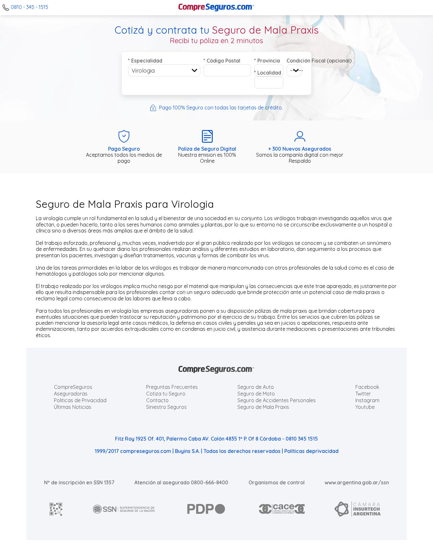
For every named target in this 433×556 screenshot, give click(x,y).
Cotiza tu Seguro (165, 393)
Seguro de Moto (256, 393)
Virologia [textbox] (143, 70)
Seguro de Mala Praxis (263, 406)
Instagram (367, 400)
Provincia (267, 60)
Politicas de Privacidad (80, 400)
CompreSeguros (73, 386)
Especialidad (145, 60)
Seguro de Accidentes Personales (276, 400)
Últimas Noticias (72, 406)
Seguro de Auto (255, 386)
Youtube (365, 406)
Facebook (367, 386)
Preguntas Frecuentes (172, 386)
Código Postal (222, 60)
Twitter (363, 393)
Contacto (157, 400)
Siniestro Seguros (166, 406)
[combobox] (164, 70)
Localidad (267, 72)
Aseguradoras (70, 393)
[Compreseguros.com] (216, 7)
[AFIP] (56, 509)
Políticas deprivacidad (311, 451)
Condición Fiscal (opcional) (294, 60)
